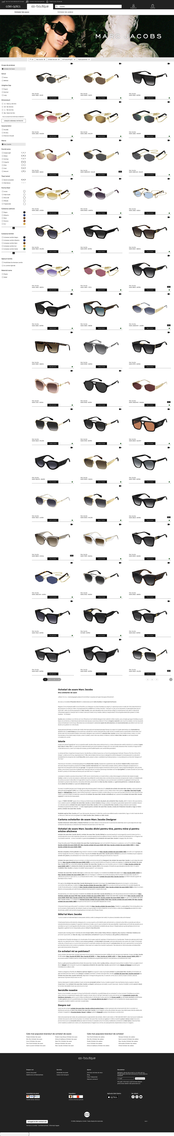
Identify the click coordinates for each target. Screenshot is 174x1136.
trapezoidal (7, 204)
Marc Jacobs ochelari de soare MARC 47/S (71, 874)
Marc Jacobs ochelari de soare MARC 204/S (83, 897)
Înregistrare (133, 8)
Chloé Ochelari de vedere (126, 1045)
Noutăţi (6, 129)
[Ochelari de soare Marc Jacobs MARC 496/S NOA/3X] (52, 115)
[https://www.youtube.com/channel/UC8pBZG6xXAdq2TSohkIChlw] (140, 1097)
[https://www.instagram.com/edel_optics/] (136, 1097)
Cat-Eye (6, 159)
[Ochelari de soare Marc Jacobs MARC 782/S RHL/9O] (52, 231)
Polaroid (99, 1012)
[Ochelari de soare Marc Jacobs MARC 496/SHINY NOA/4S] (149, 384)
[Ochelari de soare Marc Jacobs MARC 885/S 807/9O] (149, 269)
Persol (83, 1012)
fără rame (7, 183)
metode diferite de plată (99, 999)
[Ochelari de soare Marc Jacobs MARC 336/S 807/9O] (149, 461)
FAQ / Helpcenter (92, 1077)
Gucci (60, 792)
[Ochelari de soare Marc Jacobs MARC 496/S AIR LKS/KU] (52, 576)
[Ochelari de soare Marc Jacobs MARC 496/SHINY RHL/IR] (101, 154)
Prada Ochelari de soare (33, 1037)
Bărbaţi (6, 80)
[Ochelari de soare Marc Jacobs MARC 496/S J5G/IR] (52, 77)
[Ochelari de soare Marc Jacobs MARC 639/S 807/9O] (149, 77)
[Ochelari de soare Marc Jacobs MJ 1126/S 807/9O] (101, 614)
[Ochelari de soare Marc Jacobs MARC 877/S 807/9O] (149, 346)
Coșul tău (152, 8)
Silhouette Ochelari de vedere (127, 1043)
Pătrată (6, 200)
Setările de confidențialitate (34, 1074)
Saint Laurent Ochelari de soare (35, 1045)
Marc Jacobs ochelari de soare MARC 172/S (119, 887)
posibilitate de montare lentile (13, 262)
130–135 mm (9, 107)
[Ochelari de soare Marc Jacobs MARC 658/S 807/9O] (52, 307)
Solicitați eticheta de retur (95, 1072)
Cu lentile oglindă (9, 265)
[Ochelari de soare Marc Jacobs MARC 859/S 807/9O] (101, 653)
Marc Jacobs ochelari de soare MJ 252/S (92, 887)
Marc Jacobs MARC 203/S (132, 872)
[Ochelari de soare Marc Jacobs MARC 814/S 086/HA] (149, 231)
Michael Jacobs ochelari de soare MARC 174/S (94, 899)
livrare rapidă (116, 997)
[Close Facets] (13, 59)
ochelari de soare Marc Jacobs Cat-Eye (112, 876)
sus (146, 1121)
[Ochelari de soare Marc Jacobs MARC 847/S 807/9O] (52, 653)
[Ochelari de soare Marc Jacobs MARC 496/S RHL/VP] (101, 115)
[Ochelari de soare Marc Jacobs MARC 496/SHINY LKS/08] (149, 307)
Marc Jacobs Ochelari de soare (64, 1045)
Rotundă (6, 197)
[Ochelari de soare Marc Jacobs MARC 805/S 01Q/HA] (101, 461)
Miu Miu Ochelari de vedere (95, 1039)
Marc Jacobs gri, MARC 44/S (106, 956)
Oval (5, 168)
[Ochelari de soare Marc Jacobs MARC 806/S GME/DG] (101, 192)
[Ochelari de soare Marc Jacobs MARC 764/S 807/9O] (52, 614)
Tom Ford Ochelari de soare (34, 1043)
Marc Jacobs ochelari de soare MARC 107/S (76, 862)
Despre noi (30, 1069)
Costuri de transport (63, 1074)
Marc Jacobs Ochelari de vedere (128, 1041)
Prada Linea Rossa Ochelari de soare (66, 1037)
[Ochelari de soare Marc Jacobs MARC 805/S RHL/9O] (101, 499)
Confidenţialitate (43, 1125)
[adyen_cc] (27, 1096)
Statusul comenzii (92, 1079)
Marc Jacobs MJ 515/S (73, 956)
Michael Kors (68, 792)
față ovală (7, 194)
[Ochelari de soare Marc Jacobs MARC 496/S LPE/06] (52, 192)
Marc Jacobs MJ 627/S (87, 956)
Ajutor (89, 1069)
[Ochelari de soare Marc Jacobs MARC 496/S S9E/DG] (52, 269)
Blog (88, 1074)
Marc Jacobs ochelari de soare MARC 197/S (120, 845)
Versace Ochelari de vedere (127, 1037)
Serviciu (59, 1069)
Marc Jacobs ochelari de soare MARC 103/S (91, 895)
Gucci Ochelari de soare (33, 1041)
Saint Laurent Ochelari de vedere (128, 1039)
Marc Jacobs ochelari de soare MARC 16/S (93, 845)
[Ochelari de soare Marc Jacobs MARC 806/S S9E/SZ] (52, 154)
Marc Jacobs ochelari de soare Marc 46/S (93, 885)
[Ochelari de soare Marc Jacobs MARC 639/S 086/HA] (52, 346)
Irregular (6, 162)
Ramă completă (9, 180)
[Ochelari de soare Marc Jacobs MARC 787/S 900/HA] (101, 538)
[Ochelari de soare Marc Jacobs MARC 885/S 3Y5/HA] (52, 538)
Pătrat (5, 156)
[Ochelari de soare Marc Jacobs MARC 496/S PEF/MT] (149, 115)
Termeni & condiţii (31, 1125)
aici (139, 1083)
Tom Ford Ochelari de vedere (95, 1037)
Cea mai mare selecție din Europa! (14, 1)
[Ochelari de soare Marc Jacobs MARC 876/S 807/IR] (101, 384)
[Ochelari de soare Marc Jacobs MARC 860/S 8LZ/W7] (149, 422)
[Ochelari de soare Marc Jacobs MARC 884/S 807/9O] (149, 499)
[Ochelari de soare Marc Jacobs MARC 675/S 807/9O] (101, 422)
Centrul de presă (31, 1072)
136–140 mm (9, 110)
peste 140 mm (9, 113)
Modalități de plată (62, 1072)
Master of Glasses (125, 965)
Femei (6, 77)
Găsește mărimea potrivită (13, 121)
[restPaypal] (37, 1096)
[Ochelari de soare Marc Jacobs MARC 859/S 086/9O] (149, 576)
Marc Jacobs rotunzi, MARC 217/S (128, 956)
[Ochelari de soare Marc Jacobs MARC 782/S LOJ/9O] (52, 499)
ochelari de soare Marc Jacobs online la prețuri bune (87, 1008)
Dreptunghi (7, 153)
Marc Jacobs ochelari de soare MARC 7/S (121, 899)
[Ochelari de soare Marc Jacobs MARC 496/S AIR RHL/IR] (149, 154)
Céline (89, 1012)
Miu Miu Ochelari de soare (34, 1039)
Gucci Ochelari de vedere (94, 1043)
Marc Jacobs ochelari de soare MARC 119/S (113, 851)
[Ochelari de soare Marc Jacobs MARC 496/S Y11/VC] (101, 269)
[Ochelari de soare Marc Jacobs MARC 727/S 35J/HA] (52, 384)
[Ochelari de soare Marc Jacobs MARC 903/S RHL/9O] (149, 653)
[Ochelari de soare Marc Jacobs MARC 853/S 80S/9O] (149, 538)
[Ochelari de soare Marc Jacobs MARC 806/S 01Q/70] (101, 77)
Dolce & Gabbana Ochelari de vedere (98, 1045)
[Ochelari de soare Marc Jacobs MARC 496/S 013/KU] (149, 192)
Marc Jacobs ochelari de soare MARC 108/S (110, 897)
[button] (13, 6)
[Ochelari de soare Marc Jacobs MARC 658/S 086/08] (101, 307)
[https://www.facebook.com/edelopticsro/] (133, 1097)
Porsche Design (76, 1012)
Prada (139, 790)
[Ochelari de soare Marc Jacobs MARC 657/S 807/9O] (101, 231)
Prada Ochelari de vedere (94, 1041)
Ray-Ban (127, 790)
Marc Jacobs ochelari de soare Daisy (103, 906)
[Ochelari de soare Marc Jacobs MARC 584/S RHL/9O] (52, 422)
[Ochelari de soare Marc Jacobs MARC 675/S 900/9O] (101, 576)
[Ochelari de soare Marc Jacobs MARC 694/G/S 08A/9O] (52, 461)
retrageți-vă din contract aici (37, 1121)
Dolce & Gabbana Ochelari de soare (66, 1039)
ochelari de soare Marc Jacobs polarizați (126, 973)
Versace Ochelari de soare (63, 1043)
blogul (64, 965)
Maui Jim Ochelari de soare (63, 1041)
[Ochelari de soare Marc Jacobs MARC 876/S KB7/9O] (101, 346)
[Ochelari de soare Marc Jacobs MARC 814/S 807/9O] (149, 614)
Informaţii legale (54, 1125)
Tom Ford (133, 790)
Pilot (5, 165)
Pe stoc (6, 132)
